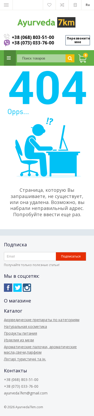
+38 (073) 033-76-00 (33, 43)
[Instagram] (27, 287)
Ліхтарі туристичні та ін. (25, 358)
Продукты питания (20, 333)
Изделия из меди (19, 340)
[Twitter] (17, 287)
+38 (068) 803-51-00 (33, 37)
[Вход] (75, 5)
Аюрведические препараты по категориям (41, 319)
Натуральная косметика (25, 326)
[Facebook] (8, 287)
